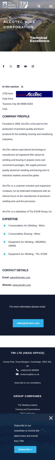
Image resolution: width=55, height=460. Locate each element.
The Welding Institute (27, 405)
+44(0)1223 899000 (29, 370)
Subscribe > (25, 449)
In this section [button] (11, 86)
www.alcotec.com (22, 285)
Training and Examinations (27, 409)
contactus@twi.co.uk (29, 374)
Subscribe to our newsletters (27, 383)
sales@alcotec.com (20, 277)
